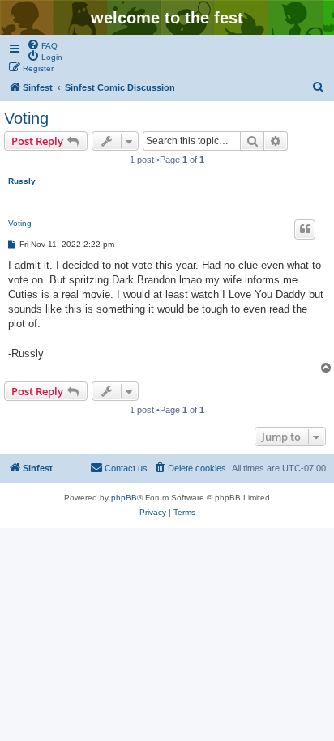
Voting (26, 118)
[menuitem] (42, 44)
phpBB (124, 497)
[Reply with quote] (304, 229)
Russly (22, 181)
